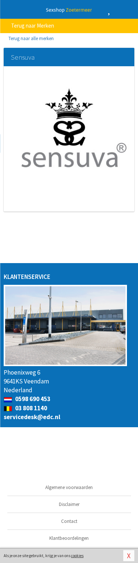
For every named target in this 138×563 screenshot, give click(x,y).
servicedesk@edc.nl (32, 417)
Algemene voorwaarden (69, 487)
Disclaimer (69, 504)
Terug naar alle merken (30, 38)
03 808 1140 (30, 408)
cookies (77, 555)
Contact (69, 521)
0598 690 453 (32, 399)
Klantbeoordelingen (69, 538)
